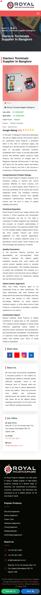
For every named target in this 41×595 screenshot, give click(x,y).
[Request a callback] (30, 591)
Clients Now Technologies (29, 582)
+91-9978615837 (18, 112)
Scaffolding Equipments (13, 535)
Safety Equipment (11, 515)
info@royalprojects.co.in (14, 446)
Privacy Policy (6, 584)
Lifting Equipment (10, 527)
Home (4, 28)
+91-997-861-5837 (12, 438)
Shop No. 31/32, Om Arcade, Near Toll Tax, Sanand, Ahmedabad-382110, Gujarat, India (22, 568)
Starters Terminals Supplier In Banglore (18, 30)
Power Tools (9, 519)
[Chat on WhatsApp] (10, 591)
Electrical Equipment (12, 512)
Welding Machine (10, 531)
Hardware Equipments (12, 523)
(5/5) (20, 130)
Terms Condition (18, 584)
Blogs (12, 28)
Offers (9, 103)
